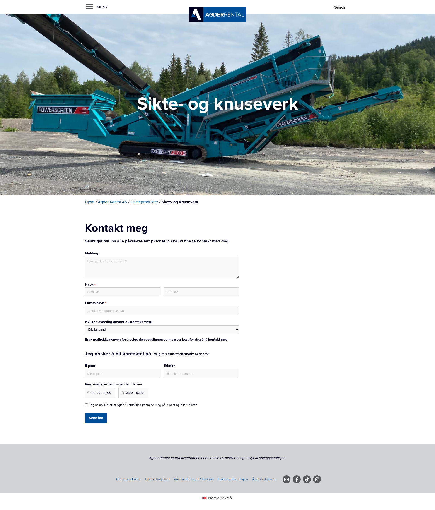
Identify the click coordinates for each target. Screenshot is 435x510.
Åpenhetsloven (264, 479)
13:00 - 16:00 (134, 393)
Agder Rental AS (112, 201)
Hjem (89, 201)
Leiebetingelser (157, 479)
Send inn (96, 418)
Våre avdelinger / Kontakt (194, 479)
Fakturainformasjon (233, 479)
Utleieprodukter (144, 201)
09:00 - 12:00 (101, 393)
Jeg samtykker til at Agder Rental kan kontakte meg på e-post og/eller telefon (143, 405)
